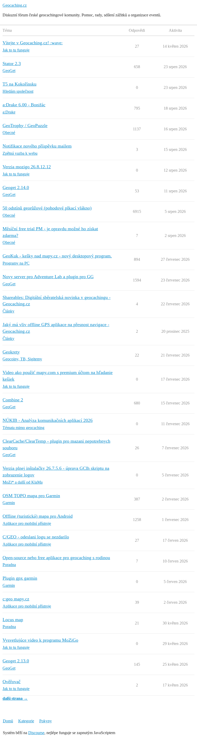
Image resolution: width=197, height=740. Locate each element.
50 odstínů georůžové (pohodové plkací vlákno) (47, 208)
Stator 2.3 (12, 63)
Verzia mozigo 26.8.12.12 (27, 166)
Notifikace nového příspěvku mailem (37, 146)
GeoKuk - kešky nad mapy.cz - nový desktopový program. (57, 255)
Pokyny (45, 721)
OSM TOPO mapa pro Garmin (31, 495)
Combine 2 (13, 399)
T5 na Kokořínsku (19, 84)
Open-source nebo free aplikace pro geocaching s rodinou (56, 557)
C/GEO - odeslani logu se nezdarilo (36, 536)
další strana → (15, 698)
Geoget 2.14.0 (16, 187)
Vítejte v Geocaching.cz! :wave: (33, 42)
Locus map (13, 619)
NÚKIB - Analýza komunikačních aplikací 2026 (48, 420)
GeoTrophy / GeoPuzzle (25, 125)
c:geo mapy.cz (16, 598)
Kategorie (26, 721)
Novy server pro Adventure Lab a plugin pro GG (48, 276)
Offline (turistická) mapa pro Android (38, 516)
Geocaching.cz (15, 5)
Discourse (36, 733)
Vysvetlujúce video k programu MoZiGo (40, 640)
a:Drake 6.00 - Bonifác (24, 104)
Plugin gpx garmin (20, 578)
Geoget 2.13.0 (16, 660)
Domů (8, 721)
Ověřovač (12, 681)
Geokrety (11, 352)
